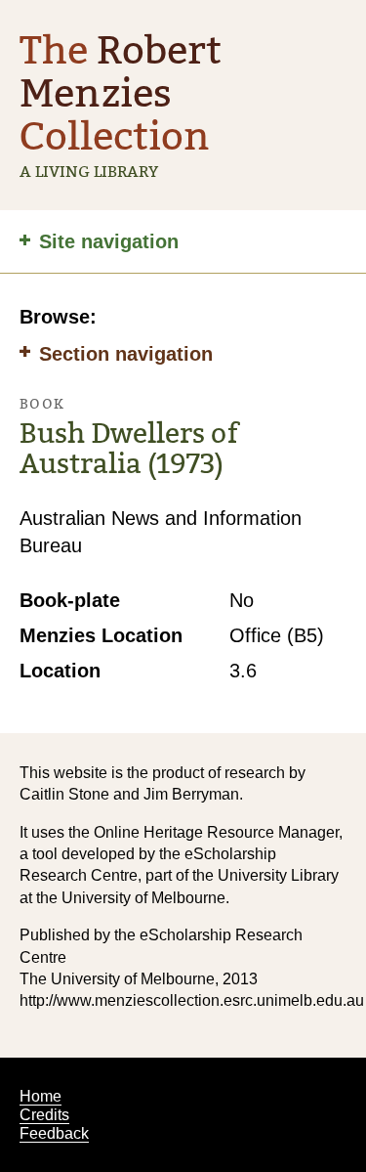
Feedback (54, 1133)
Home (40, 1096)
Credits (44, 1115)
